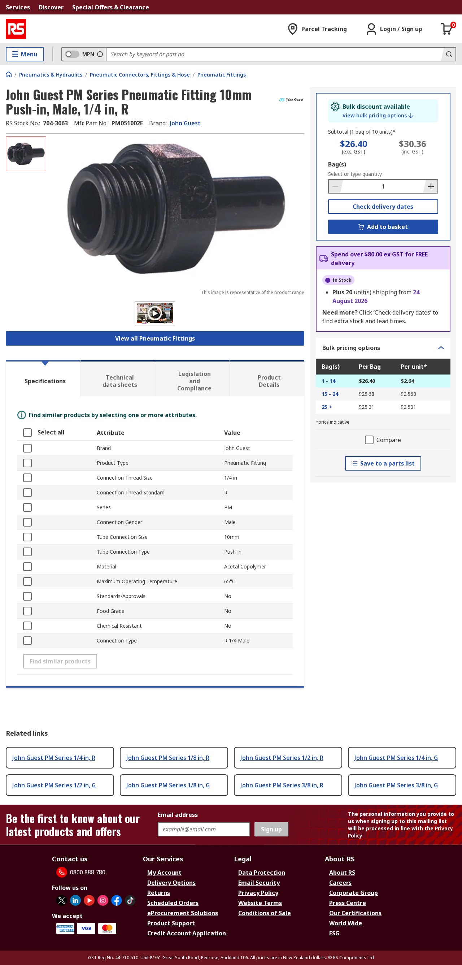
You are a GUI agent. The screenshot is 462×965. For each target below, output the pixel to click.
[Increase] (430, 186)
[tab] (43, 378)
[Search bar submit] (448, 54)
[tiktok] (130, 900)
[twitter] (61, 900)
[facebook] (116, 900)
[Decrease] (336, 186)
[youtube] (89, 900)
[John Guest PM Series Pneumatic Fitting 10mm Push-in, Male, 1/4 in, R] (176, 209)
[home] (9, 74)
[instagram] (102, 900)
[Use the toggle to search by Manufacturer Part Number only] (100, 54)
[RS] (16, 29)
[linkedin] (75, 900)
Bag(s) (337, 164)
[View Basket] (446, 29)
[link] (378, 115)
